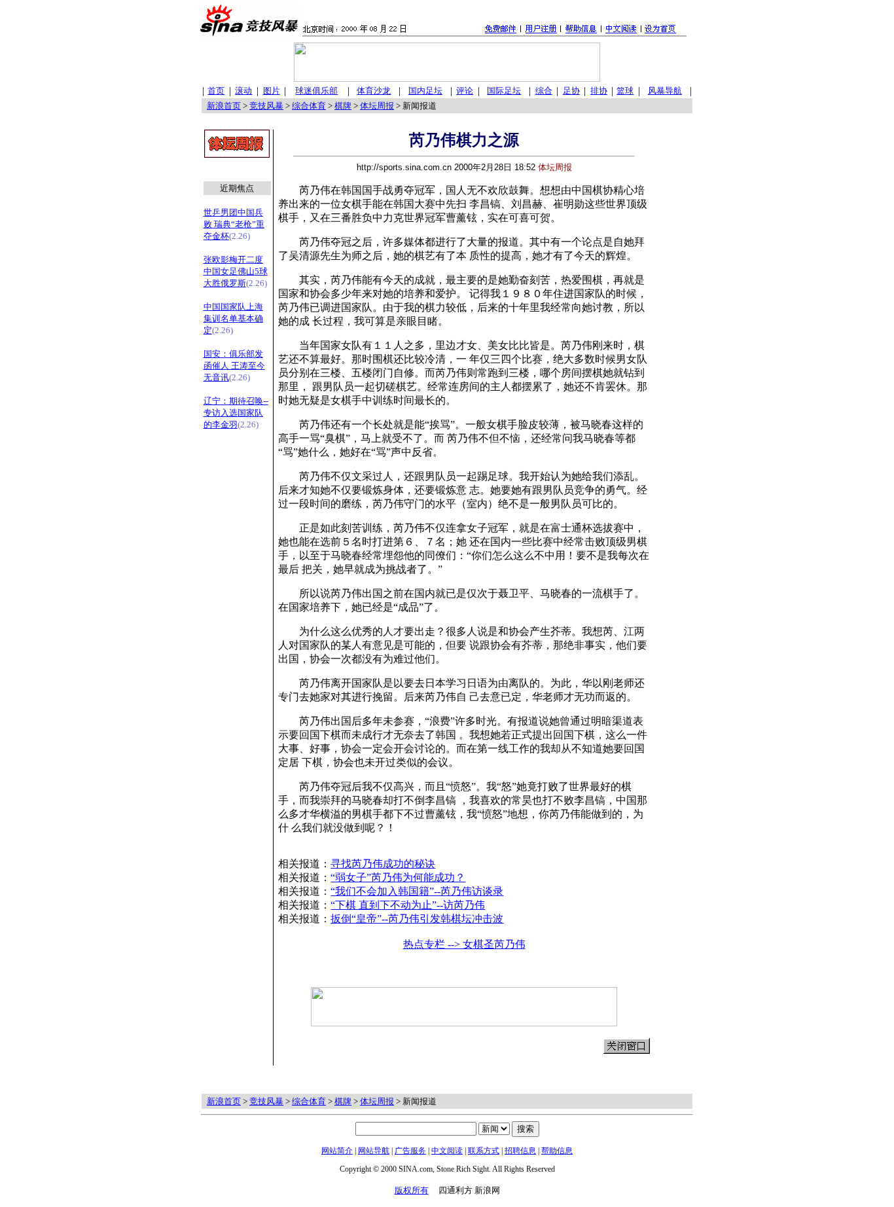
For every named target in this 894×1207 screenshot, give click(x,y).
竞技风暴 (266, 106)
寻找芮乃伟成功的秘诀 (383, 863)
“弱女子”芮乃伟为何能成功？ (398, 877)
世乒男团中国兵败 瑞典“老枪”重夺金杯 (234, 224)
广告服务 (410, 1150)
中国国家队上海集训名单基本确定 (233, 318)
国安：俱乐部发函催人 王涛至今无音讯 (234, 365)
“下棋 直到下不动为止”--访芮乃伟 (408, 904)
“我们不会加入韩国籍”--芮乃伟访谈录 (417, 891)
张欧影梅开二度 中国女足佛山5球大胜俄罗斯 (236, 271)
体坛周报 (377, 106)
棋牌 (342, 106)
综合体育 (309, 106)
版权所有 (412, 1190)
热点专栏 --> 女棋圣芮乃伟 (464, 944)
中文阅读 (447, 1150)
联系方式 (483, 1150)
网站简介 (337, 1150)
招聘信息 (520, 1150)
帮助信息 (557, 1150)
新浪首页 (224, 106)
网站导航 (373, 1150)
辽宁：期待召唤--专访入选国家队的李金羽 (236, 412)
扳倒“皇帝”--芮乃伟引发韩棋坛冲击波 (417, 918)
